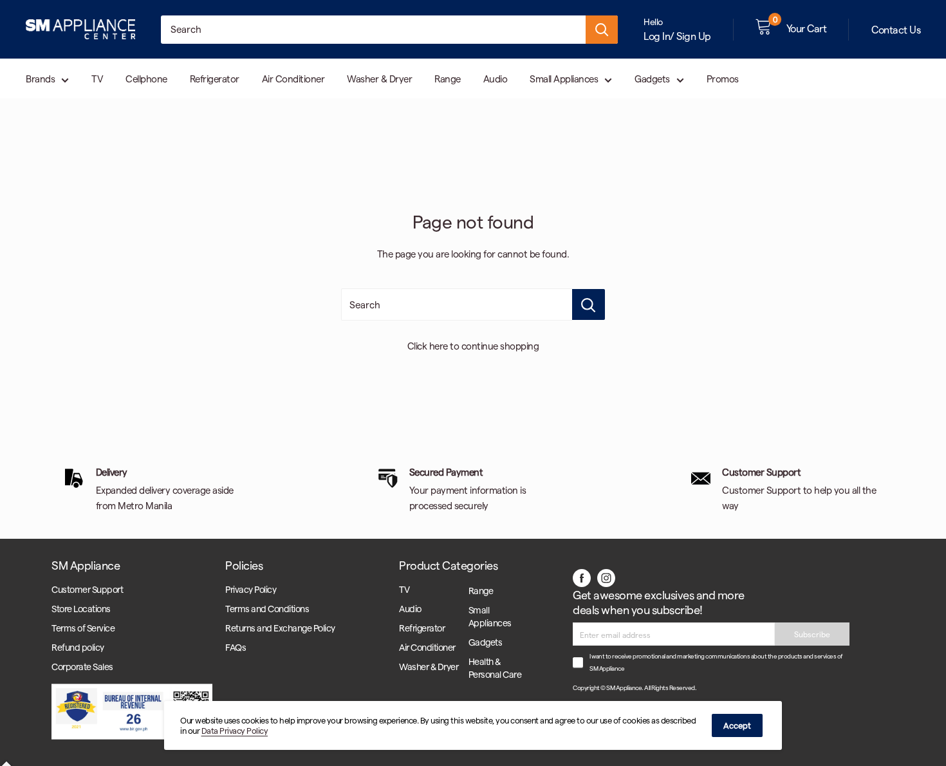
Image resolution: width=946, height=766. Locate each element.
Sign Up (693, 36)
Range (447, 78)
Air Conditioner (293, 78)
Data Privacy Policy (234, 730)
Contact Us (895, 29)
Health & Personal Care (495, 668)
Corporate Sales (82, 666)
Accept (737, 725)
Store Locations (81, 608)
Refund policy (77, 647)
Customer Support (87, 589)
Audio (495, 78)
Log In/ (659, 36)
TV (97, 78)
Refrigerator (214, 78)
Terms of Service (83, 627)
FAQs (235, 647)
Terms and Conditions (267, 608)
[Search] (602, 29)
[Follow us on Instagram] (606, 577)
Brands (40, 78)
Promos (723, 78)
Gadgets (652, 78)
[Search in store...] (588, 304)
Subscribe (812, 634)
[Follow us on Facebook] (582, 577)
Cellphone (146, 78)
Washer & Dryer (379, 78)
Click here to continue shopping (473, 345)
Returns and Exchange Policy (280, 627)
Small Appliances (564, 78)
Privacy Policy (250, 589)
